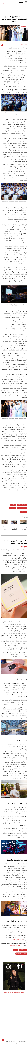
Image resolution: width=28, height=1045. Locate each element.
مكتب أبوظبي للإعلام (21, 504)
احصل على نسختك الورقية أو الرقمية (14, 992)
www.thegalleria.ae (17, 940)
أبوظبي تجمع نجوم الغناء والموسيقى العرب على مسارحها (14, 529)
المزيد (7, 1043)
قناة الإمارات (12, 508)
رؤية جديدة (12, 504)
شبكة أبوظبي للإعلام (22, 508)
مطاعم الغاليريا (23, 949)
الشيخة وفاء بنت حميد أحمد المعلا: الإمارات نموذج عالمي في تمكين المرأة (5, 529)
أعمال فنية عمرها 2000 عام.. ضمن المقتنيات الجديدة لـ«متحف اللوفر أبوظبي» (24, 529)
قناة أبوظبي (23, 511)
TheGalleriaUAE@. (15, 945)
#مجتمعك (24, 525)
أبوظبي (15, 949)
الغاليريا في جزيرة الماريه (21, 953)
